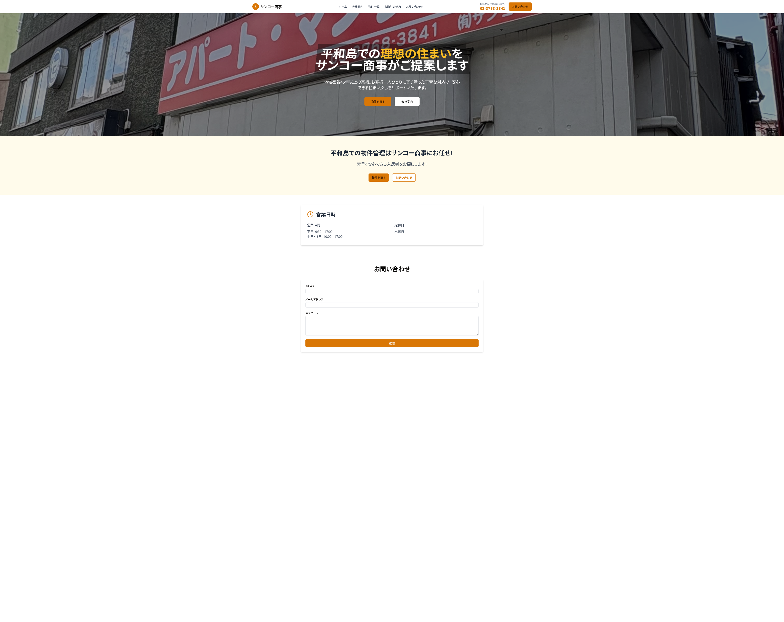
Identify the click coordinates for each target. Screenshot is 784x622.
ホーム (343, 6)
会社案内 (357, 6)
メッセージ (311, 313)
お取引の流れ (392, 6)
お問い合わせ (414, 6)
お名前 (309, 286)
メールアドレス (314, 299)
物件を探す (378, 102)
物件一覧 (374, 6)
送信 (392, 343)
